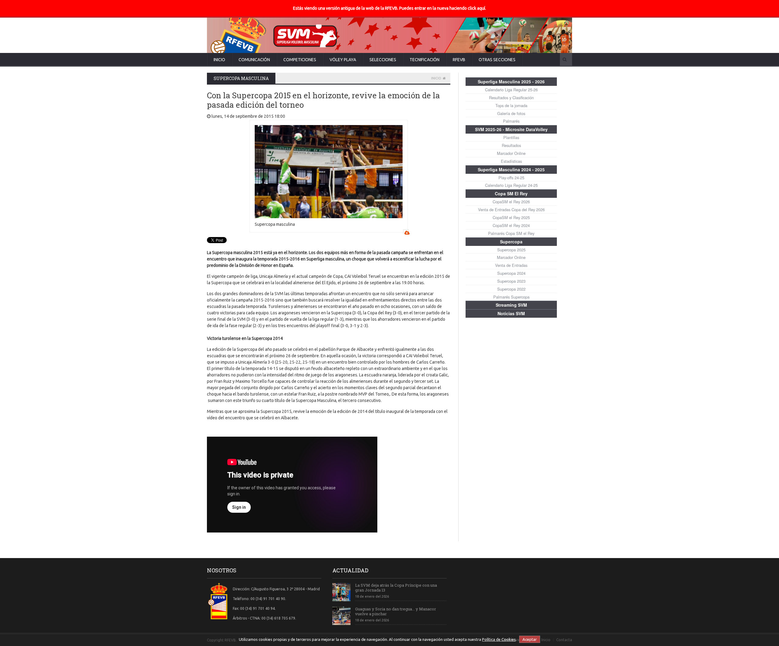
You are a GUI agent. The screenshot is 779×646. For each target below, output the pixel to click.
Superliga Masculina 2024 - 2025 (511, 169)
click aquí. (477, 8)
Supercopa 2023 (511, 281)
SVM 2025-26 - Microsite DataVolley (511, 129)
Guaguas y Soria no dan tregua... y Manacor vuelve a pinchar (395, 611)
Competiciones (299, 59)
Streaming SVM (511, 305)
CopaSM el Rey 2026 (511, 201)
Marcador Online (511, 153)
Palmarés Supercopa (511, 297)
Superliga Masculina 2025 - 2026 (511, 82)
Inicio (219, 59)
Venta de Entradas (511, 265)
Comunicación (254, 59)
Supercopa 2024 (511, 273)
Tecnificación (424, 59)
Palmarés (511, 121)
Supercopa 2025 (511, 250)
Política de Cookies (499, 639)
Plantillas (511, 137)
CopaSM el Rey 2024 (511, 225)
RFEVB (459, 59)
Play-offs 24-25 (511, 177)
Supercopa (511, 242)
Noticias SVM (511, 313)
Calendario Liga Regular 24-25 (511, 185)
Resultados (511, 145)
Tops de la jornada (511, 105)
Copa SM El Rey (511, 193)
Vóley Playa (343, 59)
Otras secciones (497, 59)
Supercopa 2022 (511, 289)
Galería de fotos (511, 113)
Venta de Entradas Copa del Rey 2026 (511, 209)
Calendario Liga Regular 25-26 (511, 90)
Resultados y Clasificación (511, 97)
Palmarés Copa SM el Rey (511, 233)
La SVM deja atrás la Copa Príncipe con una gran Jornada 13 (396, 587)
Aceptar (529, 639)
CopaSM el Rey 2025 (511, 217)
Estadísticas (511, 161)
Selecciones (382, 59)
